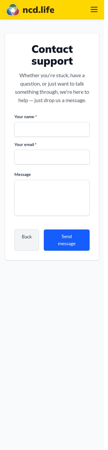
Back (27, 236)
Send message (66, 239)
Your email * (25, 144)
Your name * (25, 116)
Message (22, 174)
